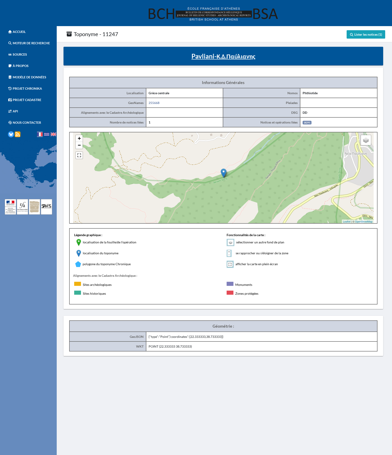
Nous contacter (26, 122)
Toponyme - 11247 (95, 34)
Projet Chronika (27, 88)
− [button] (79, 145)
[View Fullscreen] (79, 155)
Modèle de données (29, 77)
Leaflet (346, 221)
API (15, 111)
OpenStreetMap (363, 221)
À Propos (20, 66)
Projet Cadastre (26, 100)
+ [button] (79, 138)
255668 (154, 103)
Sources (19, 54)
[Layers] (366, 140)
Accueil (19, 32)
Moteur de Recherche (31, 43)
